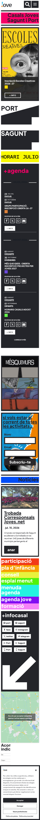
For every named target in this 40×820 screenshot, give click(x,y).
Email (7, 447)
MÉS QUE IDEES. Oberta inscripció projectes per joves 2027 (19, 266)
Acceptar (20, 800)
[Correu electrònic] (24, 220)
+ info (12, 95)
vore (20, 364)
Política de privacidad (26, 816)
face (8, 629)
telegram (25, 636)
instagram (23, 629)
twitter (9, 636)
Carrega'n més (20, 340)
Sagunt (21, 643)
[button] (36, 770)
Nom (7, 434)
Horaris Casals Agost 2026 (18, 310)
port (8, 623)
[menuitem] (27, 4)
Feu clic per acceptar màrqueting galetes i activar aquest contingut (20, 717)
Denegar (20, 806)
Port (8, 643)
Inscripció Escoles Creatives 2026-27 (20, 82)
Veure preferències (20, 812)
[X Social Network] (12, 221)
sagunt (21, 623)
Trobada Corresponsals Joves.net (19, 517)
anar (11, 550)
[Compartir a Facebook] (7, 220)
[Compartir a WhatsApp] (18, 220)
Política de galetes (12, 816)
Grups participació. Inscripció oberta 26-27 (18, 207)
